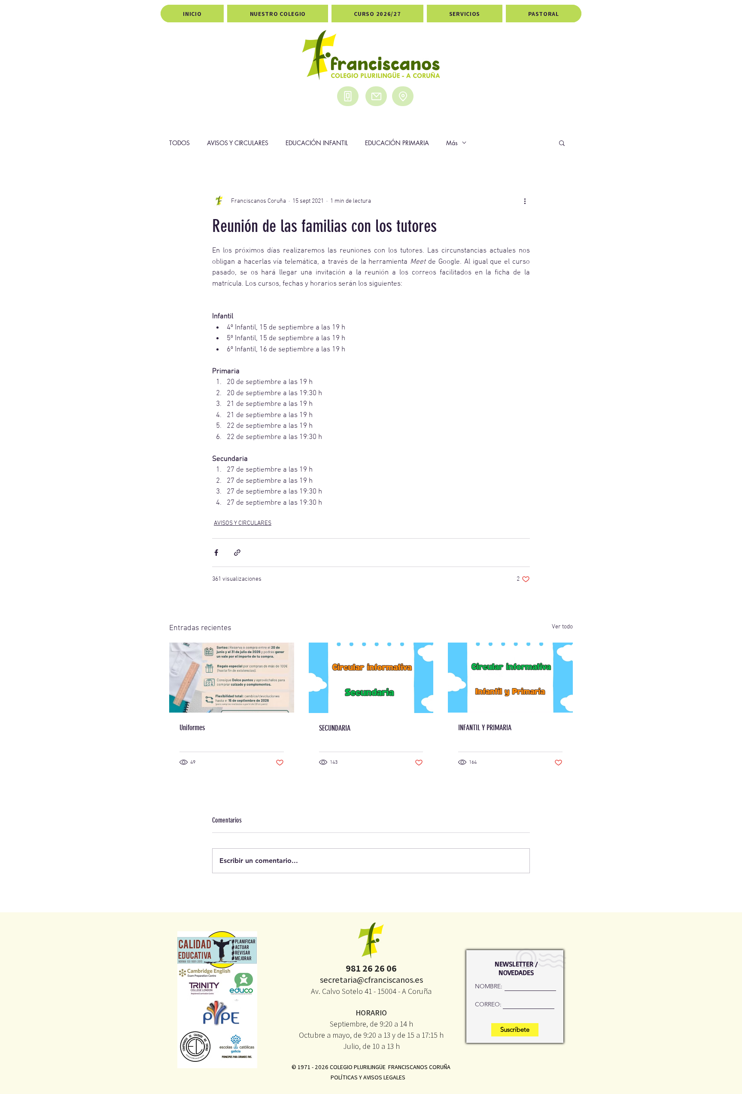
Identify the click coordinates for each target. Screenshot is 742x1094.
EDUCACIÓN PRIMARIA (397, 142)
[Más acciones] (525, 201)
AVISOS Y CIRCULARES (237, 142)
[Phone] (348, 96)
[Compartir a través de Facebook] (216, 553)
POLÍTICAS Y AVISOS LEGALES (368, 1077)
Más (452, 142)
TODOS (179, 142)
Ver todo (562, 627)
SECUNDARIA (334, 728)
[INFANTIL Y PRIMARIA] (510, 678)
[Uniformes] (231, 678)
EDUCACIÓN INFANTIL (317, 142)
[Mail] (376, 96)
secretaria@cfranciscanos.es (371, 979)
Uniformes (192, 727)
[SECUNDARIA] (371, 678)
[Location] (403, 96)
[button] (562, 142)
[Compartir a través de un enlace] (237, 553)
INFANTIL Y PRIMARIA (484, 727)
